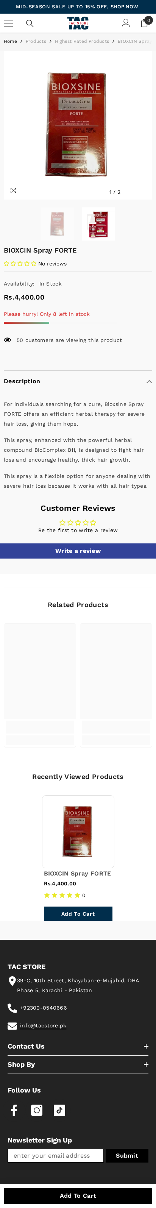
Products (36, 41)
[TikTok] (59, 1110)
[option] (78, 125)
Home (10, 41)
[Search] (29, 23)
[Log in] (126, 23)
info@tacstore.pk (43, 1025)
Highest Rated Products (82, 41)
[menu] (8, 23)
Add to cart (78, 1195)
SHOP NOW (124, 6)
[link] (40, 727)
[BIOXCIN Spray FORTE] (78, 832)
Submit (127, 1155)
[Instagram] (36, 1110)
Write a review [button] (78, 550)
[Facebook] (14, 1110)
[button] (130, 192)
